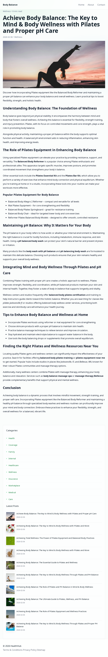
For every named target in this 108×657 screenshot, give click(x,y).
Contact (101, 4)
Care (11, 499)
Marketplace (14, 485)
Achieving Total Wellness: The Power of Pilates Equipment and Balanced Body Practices (55, 538)
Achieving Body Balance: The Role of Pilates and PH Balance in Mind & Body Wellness (54, 587)
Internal (12, 458)
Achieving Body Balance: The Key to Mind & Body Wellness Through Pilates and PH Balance (57, 574)
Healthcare (14, 465)
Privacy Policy (29, 649)
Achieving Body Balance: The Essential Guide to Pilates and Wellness (46, 562)
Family (12, 451)
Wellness (13, 472)
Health (12, 438)
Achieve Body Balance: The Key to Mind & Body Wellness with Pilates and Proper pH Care (56, 513)
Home (81, 4)
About (91, 4)
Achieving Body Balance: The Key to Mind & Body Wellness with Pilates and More (52, 525)
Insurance (13, 479)
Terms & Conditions (13, 649)
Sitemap (41, 649)
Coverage (13, 445)
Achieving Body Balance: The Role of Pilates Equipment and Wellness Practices (51, 611)
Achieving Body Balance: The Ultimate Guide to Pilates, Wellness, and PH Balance (52, 599)
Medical (12, 492)
